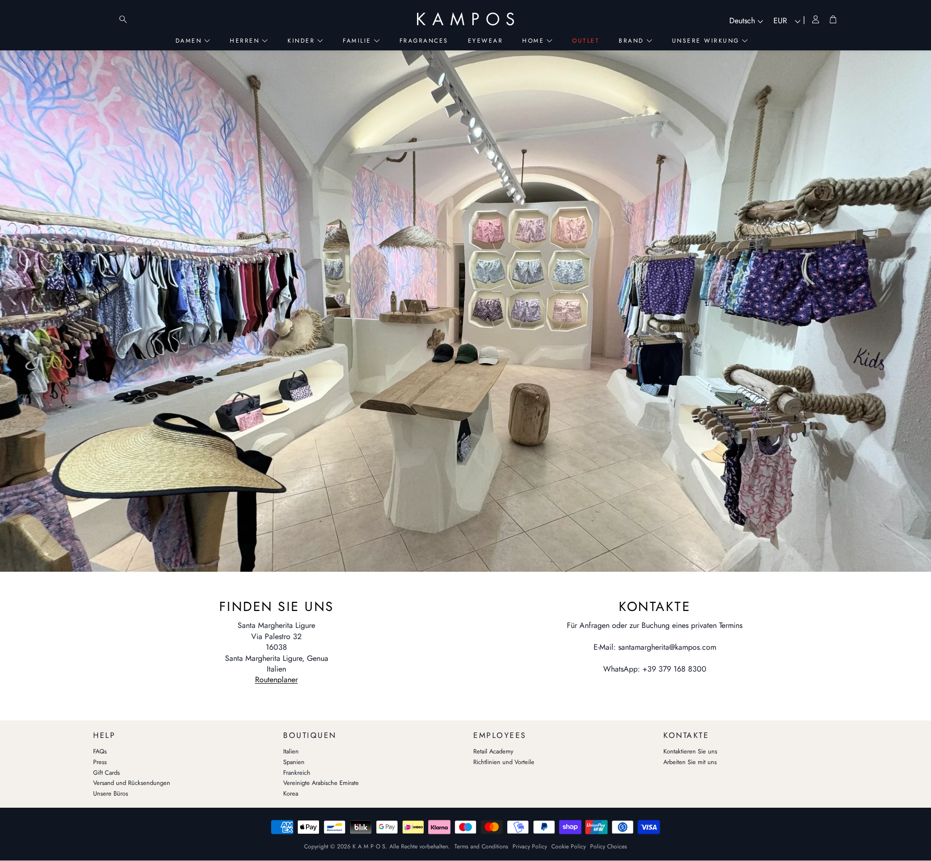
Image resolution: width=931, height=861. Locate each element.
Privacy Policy (530, 846)
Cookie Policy (568, 846)
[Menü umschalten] (103, 19)
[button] (180, 733)
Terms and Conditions (481, 846)
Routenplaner (276, 679)
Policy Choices (608, 846)
